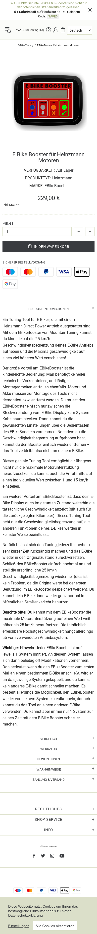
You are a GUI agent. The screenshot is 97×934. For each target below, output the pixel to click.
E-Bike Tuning (25, 45)
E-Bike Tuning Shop (30, 29)
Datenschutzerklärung (25, 915)
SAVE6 (52, 16)
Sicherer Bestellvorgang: (24, 262)
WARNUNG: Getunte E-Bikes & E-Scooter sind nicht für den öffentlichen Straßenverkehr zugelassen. (48, 5)
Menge (7, 223)
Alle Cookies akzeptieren (55, 926)
